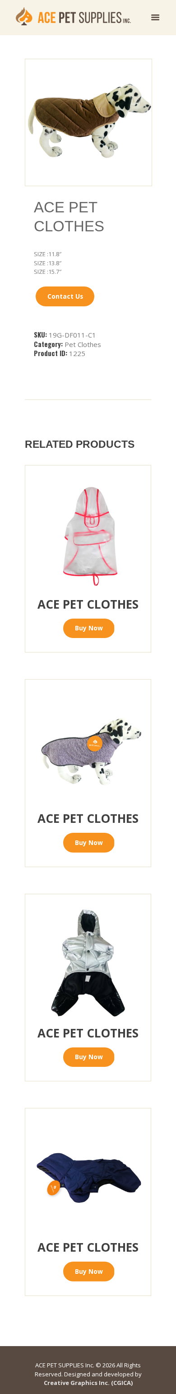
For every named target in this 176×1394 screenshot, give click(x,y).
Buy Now (89, 628)
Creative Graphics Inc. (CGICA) (88, 1383)
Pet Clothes (83, 344)
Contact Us (65, 296)
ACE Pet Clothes (88, 604)
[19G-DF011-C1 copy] (88, 122)
